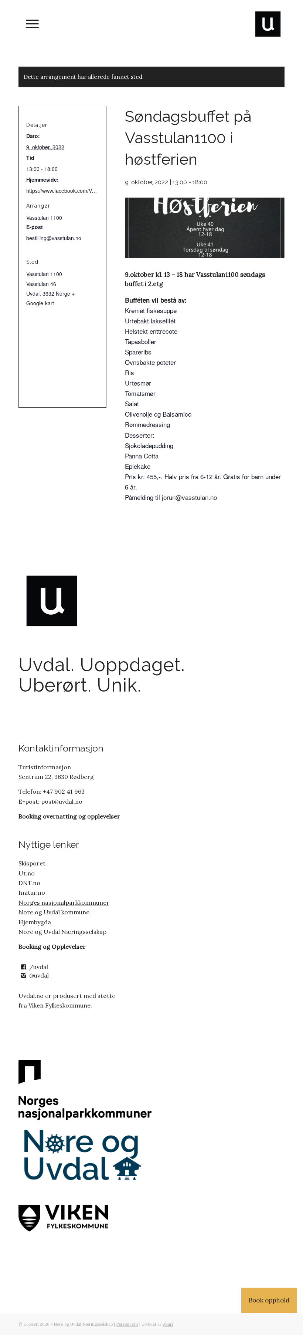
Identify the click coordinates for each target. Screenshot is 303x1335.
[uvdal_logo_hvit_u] (268, 24)
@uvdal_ (41, 975)
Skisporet (31, 863)
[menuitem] (28, 24)
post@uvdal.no (61, 801)
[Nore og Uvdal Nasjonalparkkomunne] (85, 1090)
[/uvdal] (23, 967)
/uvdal (38, 967)
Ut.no (26, 873)
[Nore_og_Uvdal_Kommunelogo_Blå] (85, 1155)
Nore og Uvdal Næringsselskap (62, 931)
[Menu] (28, 24)
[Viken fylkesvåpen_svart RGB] (85, 1216)
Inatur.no (31, 892)
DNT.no (29, 883)
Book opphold (269, 1300)
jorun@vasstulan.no (188, 497)
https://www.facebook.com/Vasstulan (68, 190)
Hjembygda (34, 922)
